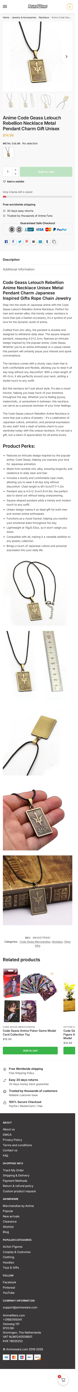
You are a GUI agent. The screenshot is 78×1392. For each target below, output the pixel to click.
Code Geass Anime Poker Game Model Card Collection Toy (29, 1032)
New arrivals (11, 1216)
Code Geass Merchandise (35, 941)
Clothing (8, 1257)
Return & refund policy (18, 1186)
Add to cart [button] (30, 1050)
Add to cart (46, 172)
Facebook (9, 1282)
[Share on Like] (6, 241)
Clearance (10, 1221)
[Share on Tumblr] (47, 241)
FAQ (5, 1155)
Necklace (44, 17)
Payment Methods (15, 1181)
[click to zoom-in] (37, 56)
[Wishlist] (52, 974)
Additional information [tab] (18, 269)
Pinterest (9, 1287)
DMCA (7, 1134)
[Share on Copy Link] (54, 241)
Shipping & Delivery (16, 1175)
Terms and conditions (17, 1145)
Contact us (10, 1150)
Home (6, 17)
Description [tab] (11, 259)
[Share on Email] (33, 241)
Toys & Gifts (11, 1267)
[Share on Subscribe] (40, 241)
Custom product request (19, 1191)
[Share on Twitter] (19, 241)
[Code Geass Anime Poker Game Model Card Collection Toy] (30, 995)
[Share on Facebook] (13, 241)
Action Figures (13, 1246)
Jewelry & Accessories (24, 17)
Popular (8, 1211)
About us (9, 1129)
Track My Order (13, 1170)
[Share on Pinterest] (26, 241)
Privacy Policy (12, 1140)
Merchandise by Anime (18, 1206)
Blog (6, 1232)
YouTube (9, 1293)
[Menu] (8, 7)
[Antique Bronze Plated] (8, 152)
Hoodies (8, 1262)
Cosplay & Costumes (17, 1252)
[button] (15, 170)
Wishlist (8, 1227)
